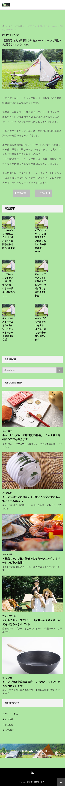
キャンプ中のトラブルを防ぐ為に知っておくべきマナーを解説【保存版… (7, 329)
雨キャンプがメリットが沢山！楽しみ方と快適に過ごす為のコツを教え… (40, 285)
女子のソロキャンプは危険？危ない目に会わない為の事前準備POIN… (40, 241)
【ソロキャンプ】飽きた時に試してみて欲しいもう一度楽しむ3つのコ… (8, 285)
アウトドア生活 (12, 35)
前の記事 (21, 193)
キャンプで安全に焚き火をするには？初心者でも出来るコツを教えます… (40, 329)
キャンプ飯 (7, 554)
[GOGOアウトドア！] (6, 4)
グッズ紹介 (7, 493)
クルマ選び (7, 431)
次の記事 (43, 193)
